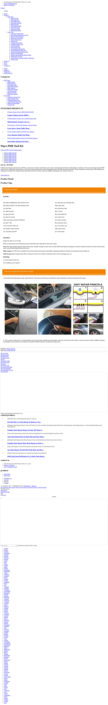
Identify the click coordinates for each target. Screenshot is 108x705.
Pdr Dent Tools (5, 355)
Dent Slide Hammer (16, 23)
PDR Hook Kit (15, 20)
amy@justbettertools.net (10, 3)
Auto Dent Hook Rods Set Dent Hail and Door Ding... (26, 437)
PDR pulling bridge (16, 26)
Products (6, 15)
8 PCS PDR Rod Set (9, 350)
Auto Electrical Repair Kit (18, 49)
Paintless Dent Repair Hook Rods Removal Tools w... (25, 443)
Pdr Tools (3, 364)
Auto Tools (10, 32)
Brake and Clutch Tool (17, 38)
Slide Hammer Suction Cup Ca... (18, 122)
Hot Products (27, 486)
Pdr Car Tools (4, 353)
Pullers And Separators (17, 53)
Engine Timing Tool (16, 39)
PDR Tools (10, 17)
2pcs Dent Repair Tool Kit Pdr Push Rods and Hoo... (25, 450)
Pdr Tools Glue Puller (6, 367)
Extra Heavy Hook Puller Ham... (18, 128)
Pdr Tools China (5, 365)
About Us (6, 61)
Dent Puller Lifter (15, 21)
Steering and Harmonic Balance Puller (21, 55)
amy (2, 493)
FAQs (5, 64)
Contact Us (7, 65)
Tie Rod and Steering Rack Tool (19, 52)
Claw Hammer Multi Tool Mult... (18, 135)
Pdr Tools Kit (4, 371)
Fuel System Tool (15, 47)
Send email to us (5, 175)
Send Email (4, 490)
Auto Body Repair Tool (17, 33)
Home (5, 14)
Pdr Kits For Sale (5, 361)
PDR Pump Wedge (16, 30)
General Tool (14, 59)
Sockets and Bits (15, 46)
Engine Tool (14, 41)
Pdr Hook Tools (5, 358)
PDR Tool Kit (14, 18)
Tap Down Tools (15, 27)
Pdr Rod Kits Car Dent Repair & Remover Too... (24, 422)
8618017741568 (5, 492)
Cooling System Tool (16, 43)
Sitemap (34, 486)
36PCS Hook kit (10, 348)
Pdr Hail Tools (4, 356)
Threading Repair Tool (17, 44)
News (5, 62)
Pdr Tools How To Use (7, 370)
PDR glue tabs (15, 24)
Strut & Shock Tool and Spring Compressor (22, 58)
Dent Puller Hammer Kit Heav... (18, 141)
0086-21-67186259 (9, 5)
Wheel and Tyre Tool (16, 56)
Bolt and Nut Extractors (17, 36)
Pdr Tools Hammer (6, 368)
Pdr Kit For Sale (5, 362)
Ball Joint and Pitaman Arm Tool (19, 35)
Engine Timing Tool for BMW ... (18, 115)
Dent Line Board (15, 29)
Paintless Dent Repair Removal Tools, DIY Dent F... (25, 430)
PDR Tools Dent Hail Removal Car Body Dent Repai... (26, 456)
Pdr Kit (3, 359)
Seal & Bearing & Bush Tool (18, 50)
